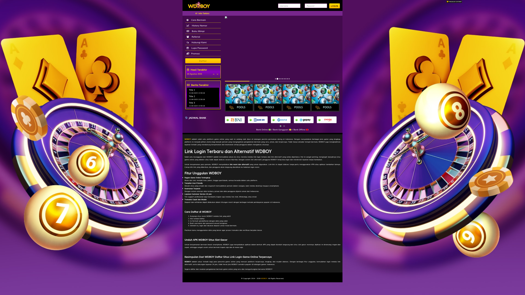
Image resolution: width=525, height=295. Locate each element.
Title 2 (192, 96)
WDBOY (264, 278)
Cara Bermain (198, 19)
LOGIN (334, 6)
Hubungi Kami (198, 42)
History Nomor (198, 25)
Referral (195, 36)
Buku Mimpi (197, 31)
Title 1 (192, 89)
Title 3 (192, 102)
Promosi (195, 53)
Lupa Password (199, 47)
